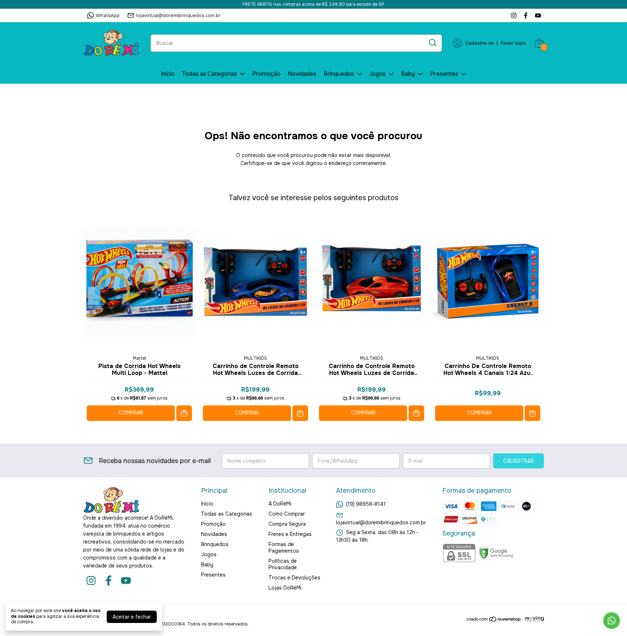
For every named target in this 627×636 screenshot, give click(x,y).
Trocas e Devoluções (294, 577)
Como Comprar (287, 514)
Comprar (131, 412)
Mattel (139, 358)
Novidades (302, 74)
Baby (408, 74)
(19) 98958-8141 (366, 504)
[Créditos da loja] (533, 619)
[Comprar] (184, 413)
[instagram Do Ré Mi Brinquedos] (514, 15)
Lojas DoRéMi (285, 588)
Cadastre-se (479, 43)
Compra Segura (287, 524)
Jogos (377, 74)
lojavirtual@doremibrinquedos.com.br (178, 15)
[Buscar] (432, 43)
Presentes (444, 74)
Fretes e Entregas (290, 534)
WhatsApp (108, 15)
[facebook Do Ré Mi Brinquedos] (526, 15)
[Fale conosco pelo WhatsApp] (611, 620)
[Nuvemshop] (494, 620)
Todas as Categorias (209, 74)
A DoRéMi (280, 503)
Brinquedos (339, 74)
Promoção (266, 74)
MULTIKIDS (255, 358)
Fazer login (513, 43)
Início (168, 74)
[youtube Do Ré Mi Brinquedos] (538, 15)
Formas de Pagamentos (284, 547)
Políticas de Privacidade (283, 564)
